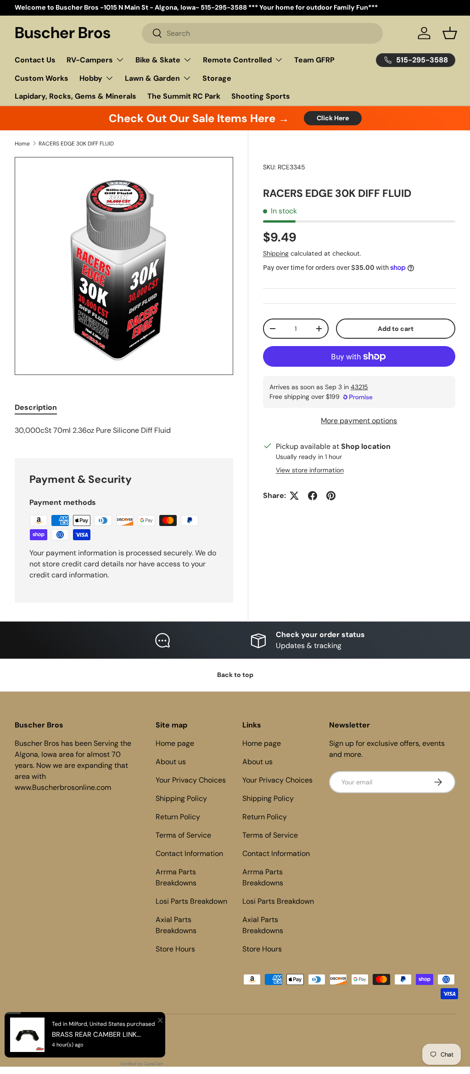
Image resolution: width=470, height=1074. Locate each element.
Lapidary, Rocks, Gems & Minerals (75, 96)
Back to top (235, 675)
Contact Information (189, 853)
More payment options (359, 420)
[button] (450, 33)
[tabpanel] (124, 430)
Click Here (333, 118)
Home (22, 143)
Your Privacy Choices (191, 780)
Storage (216, 78)
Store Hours (175, 949)
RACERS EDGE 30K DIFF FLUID (76, 143)
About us (171, 761)
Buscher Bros (53, 1033)
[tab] (36, 407)
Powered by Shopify (98, 1033)
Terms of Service (183, 835)
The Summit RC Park (183, 96)
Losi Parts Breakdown (191, 901)
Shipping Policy (181, 798)
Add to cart (396, 328)
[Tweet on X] (294, 496)
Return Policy (178, 817)
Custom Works (41, 78)
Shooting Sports (260, 96)
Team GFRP (314, 60)
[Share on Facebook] (312, 496)
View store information (310, 470)
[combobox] (262, 33)
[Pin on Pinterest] (331, 496)
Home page (175, 743)
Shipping (276, 253)
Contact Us (35, 60)
